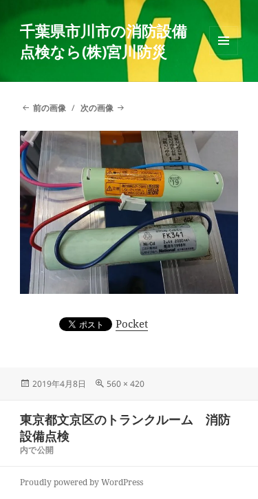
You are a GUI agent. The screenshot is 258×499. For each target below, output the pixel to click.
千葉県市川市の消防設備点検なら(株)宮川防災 (103, 40)
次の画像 (97, 108)
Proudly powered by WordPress (81, 482)
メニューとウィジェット (223, 54)
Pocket (132, 323)
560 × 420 (125, 384)
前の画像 (49, 108)
